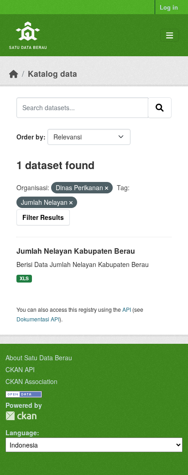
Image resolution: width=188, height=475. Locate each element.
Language (21, 432)
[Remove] (106, 188)
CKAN (21, 416)
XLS (24, 278)
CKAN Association (31, 381)
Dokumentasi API (37, 319)
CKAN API (20, 369)
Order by (29, 136)
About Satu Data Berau (38, 357)
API (126, 309)
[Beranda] (13, 73)
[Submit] (160, 107)
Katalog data (52, 73)
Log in (169, 7)
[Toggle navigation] (169, 35)
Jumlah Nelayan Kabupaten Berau (75, 251)
